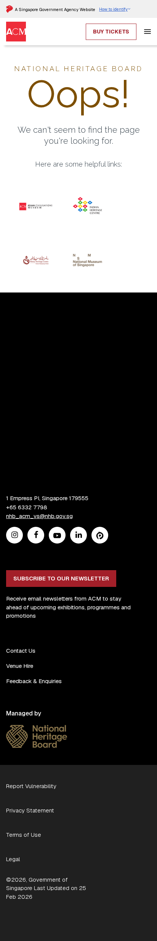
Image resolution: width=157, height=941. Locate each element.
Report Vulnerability (31, 786)
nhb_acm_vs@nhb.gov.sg (39, 516)
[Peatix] (99, 535)
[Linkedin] (78, 535)
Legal (13, 859)
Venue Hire (19, 665)
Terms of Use (23, 834)
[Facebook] (36, 535)
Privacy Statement (30, 810)
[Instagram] (14, 535)
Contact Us (20, 650)
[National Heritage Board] (36, 729)
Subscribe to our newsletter (61, 578)
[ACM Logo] (16, 26)
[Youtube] (57, 535)
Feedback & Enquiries (34, 681)
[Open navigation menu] (147, 31)
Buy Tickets (111, 31)
